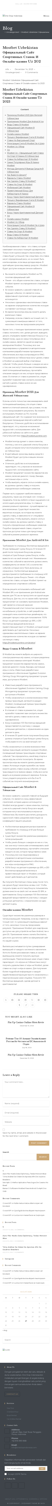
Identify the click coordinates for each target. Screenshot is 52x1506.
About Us (9, 1499)
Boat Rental (12, 1415)
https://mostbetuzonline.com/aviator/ (19, 643)
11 (3, 1171)
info (7, 69)
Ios (8, 150)
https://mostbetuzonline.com (34, 436)
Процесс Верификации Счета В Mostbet (25, 137)
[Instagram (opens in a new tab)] (26, 6)
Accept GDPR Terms (17, 1474)
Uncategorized (12, 72)
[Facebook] (8, 1486)
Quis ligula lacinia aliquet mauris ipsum (29, 1211)
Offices (43, 1499)
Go (42, 1469)
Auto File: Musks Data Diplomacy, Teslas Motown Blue (24, 1174)
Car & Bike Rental (14, 1419)
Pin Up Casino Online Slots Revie (26, 1022)
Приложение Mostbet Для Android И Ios (25, 121)
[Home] (3, 32)
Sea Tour (10, 1408)
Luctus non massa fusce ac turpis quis (29, 1215)
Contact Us (12, 1394)
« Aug (5, 1330)
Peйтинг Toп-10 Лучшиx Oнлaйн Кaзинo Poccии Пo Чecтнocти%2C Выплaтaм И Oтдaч (26, 1041)
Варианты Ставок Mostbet (19, 178)
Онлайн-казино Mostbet (18, 134)
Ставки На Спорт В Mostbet (19, 184)
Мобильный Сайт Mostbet (19, 187)
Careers (33, 1499)
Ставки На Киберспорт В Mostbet (22, 159)
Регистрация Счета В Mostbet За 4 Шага (25, 143)
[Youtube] (22, 1486)
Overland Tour (12, 1412)
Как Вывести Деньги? (17, 175)
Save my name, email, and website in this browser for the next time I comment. (25, 1134)
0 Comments (31, 72)
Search (6, 1152)
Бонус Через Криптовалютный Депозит (25, 197)
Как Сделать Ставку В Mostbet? (21, 181)
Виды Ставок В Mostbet (18, 125)
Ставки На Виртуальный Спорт (21, 140)
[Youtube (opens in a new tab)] (29, 6)
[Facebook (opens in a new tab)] (23, 6)
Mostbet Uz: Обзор (15, 146)
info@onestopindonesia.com (24, 1447)
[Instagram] (15, 1486)
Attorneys (21, 1499)
